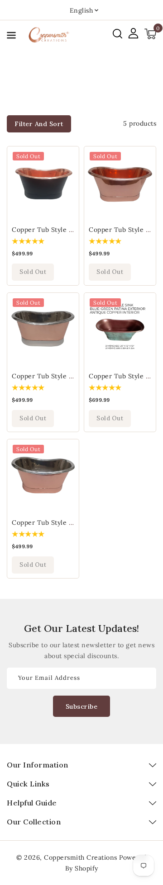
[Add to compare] (67, 178)
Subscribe (82, 706)
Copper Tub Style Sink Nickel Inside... (71, 376)
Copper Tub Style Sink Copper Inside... (73, 230)
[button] (11, 37)
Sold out (32, 272)
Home (81, 84)
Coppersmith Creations (80, 857)
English (81, 10)
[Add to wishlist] (67, 159)
